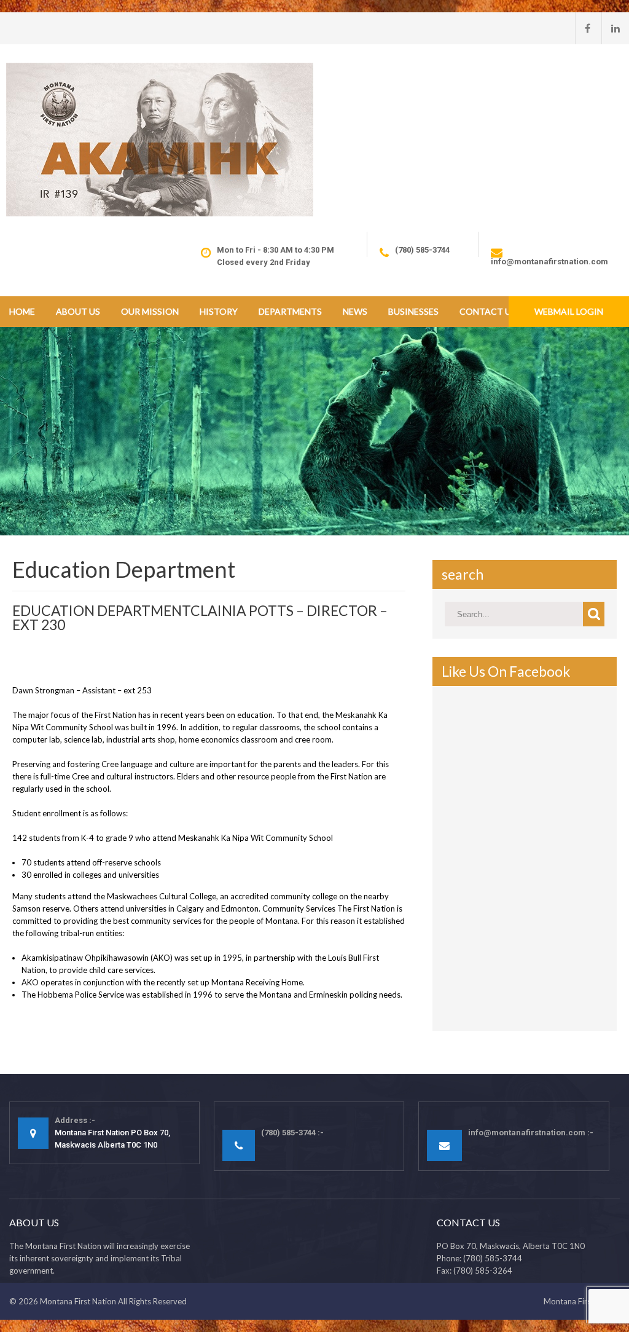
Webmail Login (568, 311)
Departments (290, 311)
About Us (78, 311)
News (355, 311)
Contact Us (487, 311)
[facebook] (582, 28)
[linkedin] (610, 28)
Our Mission (150, 311)
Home (22, 311)
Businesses (413, 311)
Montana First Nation (78, 1301)
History (219, 311)
